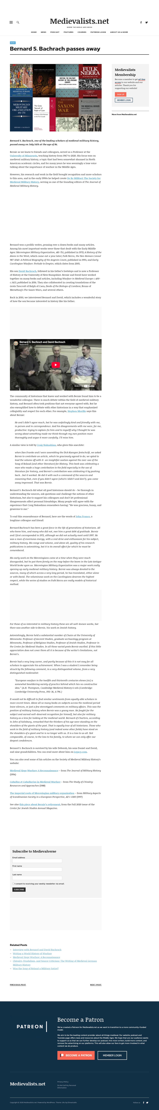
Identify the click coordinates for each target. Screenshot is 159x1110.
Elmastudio (72, 1102)
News (43, 32)
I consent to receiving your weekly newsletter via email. (39, 883)
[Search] (18, 22)
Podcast (55, 32)
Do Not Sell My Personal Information (66, 1086)
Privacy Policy (62, 1081)
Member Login (124, 100)
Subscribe (19, 889)
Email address (18, 857)
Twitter (146, 22)
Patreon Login (98, 32)
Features (68, 32)
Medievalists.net (79, 21)
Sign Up (120, 94)
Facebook (141, 22)
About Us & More (119, 32)
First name (17, 866)
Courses (82, 32)
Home (34, 32)
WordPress (51, 1102)
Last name (17, 874)
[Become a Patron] (76, 1059)
